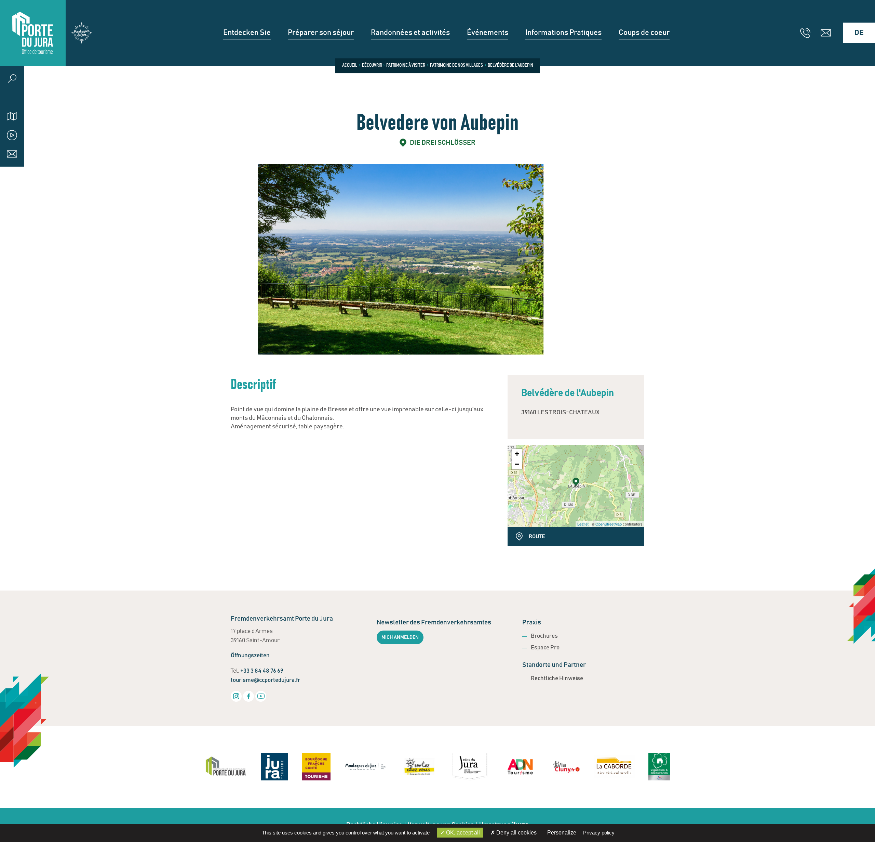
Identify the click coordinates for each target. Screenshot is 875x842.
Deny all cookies (516, 832)
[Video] (12, 135)
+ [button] (517, 454)
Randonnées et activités (410, 33)
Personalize (561, 832)
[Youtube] (260, 696)
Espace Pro (545, 648)
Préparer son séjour (321, 33)
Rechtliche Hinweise (557, 679)
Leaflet (583, 524)
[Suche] (12, 78)
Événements (487, 33)
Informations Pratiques (563, 33)
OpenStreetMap (608, 524)
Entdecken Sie (247, 33)
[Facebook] (248, 696)
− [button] (517, 464)
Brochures (544, 636)
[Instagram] (236, 696)
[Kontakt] (12, 153)
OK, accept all (462, 832)
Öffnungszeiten (250, 656)
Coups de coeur (644, 33)
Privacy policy (599, 832)
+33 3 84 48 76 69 (261, 671)
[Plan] (12, 116)
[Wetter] (12, 97)
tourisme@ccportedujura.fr (265, 680)
